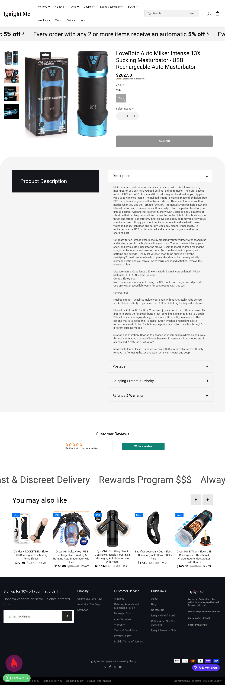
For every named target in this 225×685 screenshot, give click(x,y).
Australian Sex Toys (89, 604)
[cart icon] (217, 13)
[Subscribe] (67, 616)
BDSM (131, 6)
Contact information (99, 680)
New (83, 20)
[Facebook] (110, 667)
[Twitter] (105, 667)
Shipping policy (74, 680)
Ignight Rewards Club (163, 630)
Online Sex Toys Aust (89, 598)
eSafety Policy (122, 619)
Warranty (119, 624)
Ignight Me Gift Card (163, 615)
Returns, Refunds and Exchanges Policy (126, 606)
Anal (73, 6)
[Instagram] (115, 667)
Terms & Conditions (125, 630)
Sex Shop (82, 610)
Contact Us (157, 610)
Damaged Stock (123, 613)
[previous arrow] (29, 94)
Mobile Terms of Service (128, 641)
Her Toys (42, 6)
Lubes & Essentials (110, 6)
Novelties (43, 20)
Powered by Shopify (126, 661)
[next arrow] (104, 94)
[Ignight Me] (17, 13)
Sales (70, 20)
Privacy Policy (122, 636)
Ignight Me (111, 661)
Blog (153, 604)
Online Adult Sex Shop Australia (164, 623)
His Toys (59, 6)
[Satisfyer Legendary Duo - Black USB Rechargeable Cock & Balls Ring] (153, 528)
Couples (88, 6)
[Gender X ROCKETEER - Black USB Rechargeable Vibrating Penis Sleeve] (31, 528)
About (154, 598)
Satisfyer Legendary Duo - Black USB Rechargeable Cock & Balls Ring (153, 555)
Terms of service (52, 680)
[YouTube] (120, 667)
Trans (58, 20)
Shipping (120, 79)
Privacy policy (31, 680)
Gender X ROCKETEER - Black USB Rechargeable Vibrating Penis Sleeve (31, 555)
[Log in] (209, 13)
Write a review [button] (143, 446)
